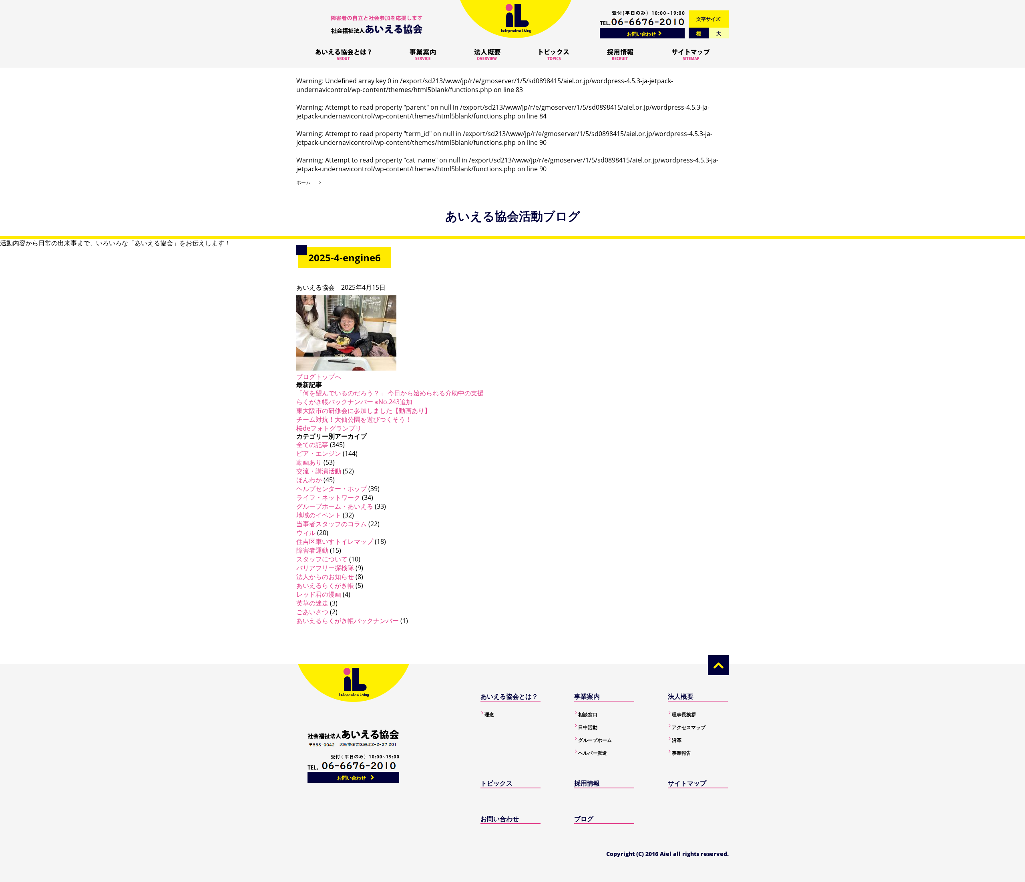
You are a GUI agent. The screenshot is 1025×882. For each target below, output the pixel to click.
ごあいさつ (312, 611)
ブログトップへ (318, 376)
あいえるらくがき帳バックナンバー (347, 620)
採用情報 (587, 783)
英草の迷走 (312, 603)
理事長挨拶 (684, 714)
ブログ (583, 818)
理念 (489, 714)
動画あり (309, 462)
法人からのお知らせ (325, 576)
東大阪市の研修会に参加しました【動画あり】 (363, 410)
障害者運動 (312, 550)
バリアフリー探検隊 (325, 567)
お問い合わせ (641, 33)
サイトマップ (687, 783)
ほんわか (309, 479)
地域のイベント (318, 515)
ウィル (306, 532)
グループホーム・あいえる (334, 506)
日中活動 (587, 727)
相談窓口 (587, 714)
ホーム (303, 182)
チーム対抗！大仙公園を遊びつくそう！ (354, 419)
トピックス (496, 783)
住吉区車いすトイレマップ (334, 541)
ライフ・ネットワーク (328, 497)
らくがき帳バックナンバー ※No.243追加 (354, 401)
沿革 (676, 740)
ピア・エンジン (318, 453)
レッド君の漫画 (318, 594)
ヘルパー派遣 (592, 753)
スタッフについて (322, 559)
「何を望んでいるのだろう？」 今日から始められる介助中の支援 (390, 393)
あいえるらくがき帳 (325, 585)
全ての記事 (312, 444)
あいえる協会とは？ (509, 696)
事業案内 (587, 696)
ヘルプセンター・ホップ (331, 488)
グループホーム (595, 740)
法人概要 (680, 696)
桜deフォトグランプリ (329, 428)
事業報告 (681, 753)
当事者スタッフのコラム (331, 523)
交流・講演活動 (318, 471)
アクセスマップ (688, 727)
